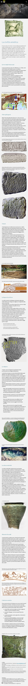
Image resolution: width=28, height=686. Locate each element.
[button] (1, 2)
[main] (14, 11)
